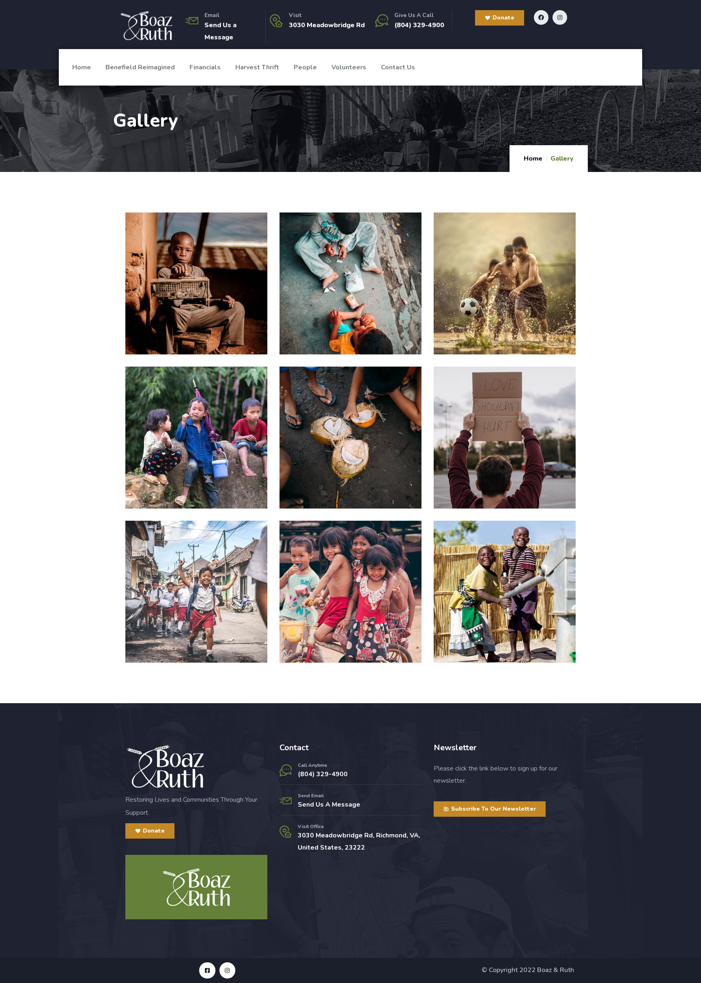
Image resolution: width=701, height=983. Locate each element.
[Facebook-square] (207, 970)
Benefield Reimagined (140, 67)
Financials (205, 67)
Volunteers (348, 67)
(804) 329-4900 (419, 25)
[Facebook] (541, 17)
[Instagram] (560, 17)
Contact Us (398, 67)
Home (81, 67)
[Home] (146, 25)
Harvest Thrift (257, 67)
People (305, 67)
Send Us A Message (329, 804)
